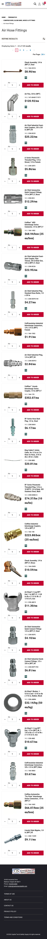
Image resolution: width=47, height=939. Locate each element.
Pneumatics (12, 17)
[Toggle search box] (35, 4)
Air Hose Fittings (8, 23)
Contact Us (8, 906)
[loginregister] (39, 4)
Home (4, 17)
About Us (7, 900)
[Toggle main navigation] (3, 4)
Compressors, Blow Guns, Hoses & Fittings (19, 20)
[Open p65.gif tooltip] (26, 77)
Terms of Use (9, 894)
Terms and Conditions (13, 917)
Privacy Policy (10, 911)
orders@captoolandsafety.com (17, 886)
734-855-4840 (13, 884)
